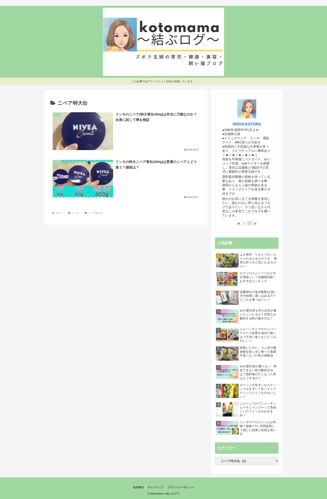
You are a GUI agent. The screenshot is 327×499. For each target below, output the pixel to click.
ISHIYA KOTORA (247, 124)
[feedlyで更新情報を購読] (254, 223)
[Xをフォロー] (244, 223)
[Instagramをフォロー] (249, 223)
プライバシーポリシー (180, 487)
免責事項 (138, 487)
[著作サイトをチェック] (238, 223)
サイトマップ (156, 487)
